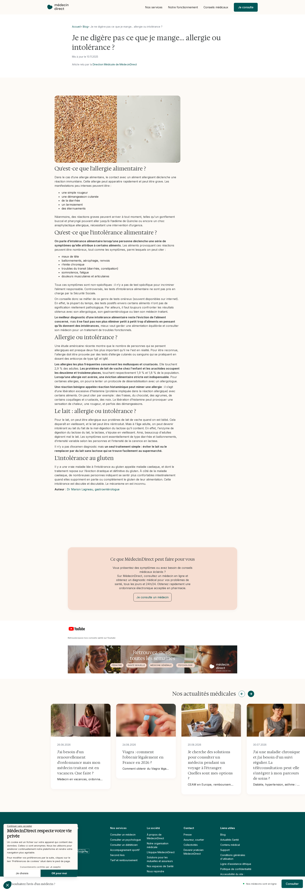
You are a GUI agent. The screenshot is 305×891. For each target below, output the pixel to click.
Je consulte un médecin (152, 597)
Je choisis (22, 873)
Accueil (76, 26)
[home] (59, 7)
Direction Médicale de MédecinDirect (115, 64)
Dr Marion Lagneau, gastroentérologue (93, 489)
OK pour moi (59, 873)
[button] (153, 7)
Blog (85, 26)
